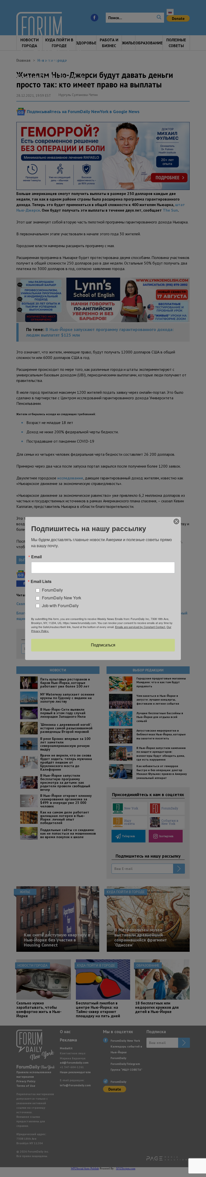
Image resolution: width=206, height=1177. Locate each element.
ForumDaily (52, 590)
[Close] (176, 521)
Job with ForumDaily (60, 605)
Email (36, 557)
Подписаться (103, 645)
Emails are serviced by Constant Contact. (140, 627)
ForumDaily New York (61, 598)
